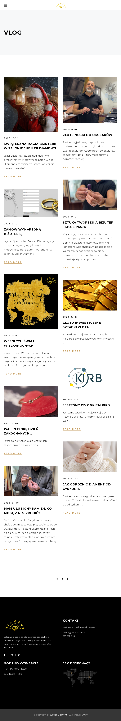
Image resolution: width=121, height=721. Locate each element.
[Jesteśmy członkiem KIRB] (85, 378)
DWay (84, 714)
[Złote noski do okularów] (90, 100)
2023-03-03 (71, 399)
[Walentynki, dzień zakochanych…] (31, 401)
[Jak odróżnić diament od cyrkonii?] (90, 456)
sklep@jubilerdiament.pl (75, 632)
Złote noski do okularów (87, 135)
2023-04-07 (12, 335)
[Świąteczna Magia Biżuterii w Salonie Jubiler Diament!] (31, 104)
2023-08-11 (70, 129)
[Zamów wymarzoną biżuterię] (31, 203)
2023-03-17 (70, 317)
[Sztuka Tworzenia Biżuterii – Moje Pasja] (90, 195)
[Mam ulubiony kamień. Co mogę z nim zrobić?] (31, 481)
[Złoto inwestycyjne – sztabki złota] (90, 295)
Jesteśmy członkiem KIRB (86, 405)
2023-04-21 (11, 224)
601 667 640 (69, 636)
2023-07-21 (70, 217)
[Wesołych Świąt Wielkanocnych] (31, 301)
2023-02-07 (71, 479)
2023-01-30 (11, 503)
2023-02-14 (11, 423)
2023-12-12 (11, 138)
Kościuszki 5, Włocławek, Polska (79, 627)
